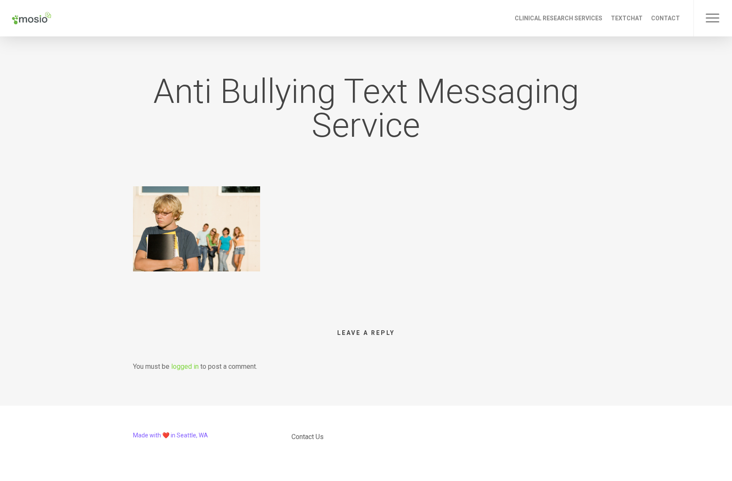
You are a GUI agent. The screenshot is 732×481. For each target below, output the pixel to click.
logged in (185, 366)
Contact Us (307, 437)
